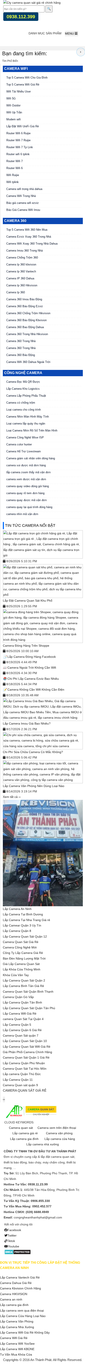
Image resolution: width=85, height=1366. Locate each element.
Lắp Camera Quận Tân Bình (22, 1002)
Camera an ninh (11, 1299)
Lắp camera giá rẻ (25, 1133)
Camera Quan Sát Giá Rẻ (20, 942)
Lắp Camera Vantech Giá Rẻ (20, 1277)
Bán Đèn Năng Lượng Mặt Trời (24, 958)
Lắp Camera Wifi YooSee (17, 1343)
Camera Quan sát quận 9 (20, 1085)
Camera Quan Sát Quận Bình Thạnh (28, 991)
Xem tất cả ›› (12, 797)
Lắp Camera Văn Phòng (16, 1321)
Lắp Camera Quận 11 (18, 1079)
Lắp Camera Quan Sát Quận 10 (25, 1041)
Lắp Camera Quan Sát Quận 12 (25, 936)
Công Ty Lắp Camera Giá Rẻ (23, 953)
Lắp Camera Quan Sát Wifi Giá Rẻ (26, 1046)
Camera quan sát (21, 1127)
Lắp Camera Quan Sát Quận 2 (24, 980)
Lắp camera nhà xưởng (42, 1144)
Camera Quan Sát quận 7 (20, 1035)
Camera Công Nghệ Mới (20, 947)
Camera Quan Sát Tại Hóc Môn (24, 1068)
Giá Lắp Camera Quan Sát (21, 964)
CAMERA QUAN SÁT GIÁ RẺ (24, 1090)
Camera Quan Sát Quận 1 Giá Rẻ (26, 1057)
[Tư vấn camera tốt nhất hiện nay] (80, 52)
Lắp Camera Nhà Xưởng (17, 1327)
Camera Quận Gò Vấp (18, 997)
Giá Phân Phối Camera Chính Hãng (27, 1052)
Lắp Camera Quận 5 (17, 1024)
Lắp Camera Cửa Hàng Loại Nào (23, 1316)
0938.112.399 (21, 16)
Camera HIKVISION (13, 1294)
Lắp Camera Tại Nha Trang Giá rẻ (26, 920)
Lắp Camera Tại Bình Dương (23, 914)
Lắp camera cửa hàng (59, 1139)
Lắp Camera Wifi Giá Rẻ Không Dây (25, 1332)
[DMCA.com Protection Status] (17, 1251)
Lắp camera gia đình (24, 1139)
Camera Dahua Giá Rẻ (16, 1283)
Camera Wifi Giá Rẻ (13, 1338)
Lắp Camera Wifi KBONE (17, 1349)
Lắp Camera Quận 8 (17, 931)
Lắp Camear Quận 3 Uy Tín (22, 925)
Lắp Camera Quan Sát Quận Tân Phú (29, 1008)
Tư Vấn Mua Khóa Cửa (16, 1354)
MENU (70, 33)
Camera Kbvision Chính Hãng (20, 1288)
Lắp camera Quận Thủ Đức (22, 1074)
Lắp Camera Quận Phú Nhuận (24, 1063)
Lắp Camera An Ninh (17, 909)
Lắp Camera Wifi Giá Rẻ (19, 1013)
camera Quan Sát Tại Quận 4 (23, 1019)
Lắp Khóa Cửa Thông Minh (21, 969)
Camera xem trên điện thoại (56, 1127)
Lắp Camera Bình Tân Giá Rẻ (23, 986)
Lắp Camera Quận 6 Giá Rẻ (22, 1030)
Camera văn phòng (59, 1133)
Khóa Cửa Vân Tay (16, 975)
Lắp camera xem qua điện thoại (22, 1310)
